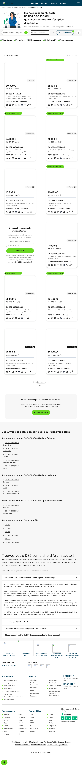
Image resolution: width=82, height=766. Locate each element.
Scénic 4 (52, 728)
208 (31, 715)
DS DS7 (7, 525)
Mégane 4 (52, 726)
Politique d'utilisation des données (58, 742)
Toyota (21, 731)
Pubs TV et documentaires (13, 697)
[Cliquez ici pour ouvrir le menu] (78, 3)
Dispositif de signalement (57, 744)
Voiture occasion (18, 7)
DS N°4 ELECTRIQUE (12, 542)
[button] (48, 32)
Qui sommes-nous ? (11, 680)
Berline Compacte (34, 684)
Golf (50, 720)
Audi (5, 731)
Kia (20, 720)
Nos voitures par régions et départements (55, 693)
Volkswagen (8, 728)
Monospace (34, 693)
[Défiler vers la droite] (53, 32)
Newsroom (8, 694)
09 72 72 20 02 (9, 665)
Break (32, 690)
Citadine (33, 680)
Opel (5, 723)
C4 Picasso (34, 728)
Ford (21, 723)
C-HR (51, 715)
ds (26, 7)
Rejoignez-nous (9, 686)
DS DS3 (7, 539)
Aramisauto (6, 7)
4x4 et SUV (53, 680)
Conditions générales (20, 742)
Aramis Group (9, 700)
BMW (21, 726)
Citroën (6, 720)
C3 (31, 726)
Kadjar (51, 723)
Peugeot (7, 717)
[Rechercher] (26, 32)
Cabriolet (52, 683)
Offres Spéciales (55, 686)
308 (31, 720)
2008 (32, 717)
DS (20, 734)
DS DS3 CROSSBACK (12, 535)
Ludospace (34, 696)
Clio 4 (51, 717)
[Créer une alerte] (4, 762)
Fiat (20, 715)
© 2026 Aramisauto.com (41, 752)
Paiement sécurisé (38, 744)
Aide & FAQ (8, 688)
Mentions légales (36, 742)
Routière (33, 688)
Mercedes (23, 728)
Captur (33, 731)
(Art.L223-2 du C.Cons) (23, 262)
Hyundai (22, 717)
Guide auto (53, 688)
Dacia (6, 726)
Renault (7, 715)
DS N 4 (7, 532)
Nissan (6, 734)
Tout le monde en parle (12, 691)
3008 (32, 723)
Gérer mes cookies (22, 744)
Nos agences (8, 683)
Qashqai (52, 731)
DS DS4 (8, 528)
